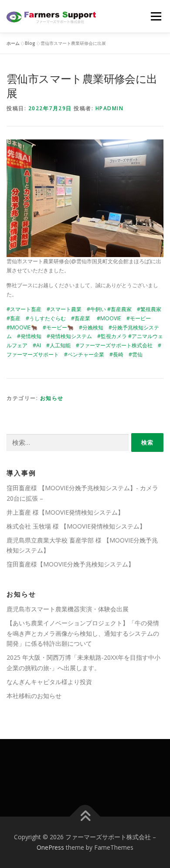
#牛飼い (96, 309)
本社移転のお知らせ (34, 696)
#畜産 (13, 318)
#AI (37, 345)
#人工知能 (58, 345)
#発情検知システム (69, 336)
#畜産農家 (119, 309)
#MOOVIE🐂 (22, 327)
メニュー (155, 16)
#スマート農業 (64, 309)
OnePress (50, 847)
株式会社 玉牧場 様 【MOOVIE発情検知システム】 (76, 526)
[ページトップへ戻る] (85, 816)
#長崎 (116, 354)
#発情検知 (29, 336)
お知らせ (52, 398)
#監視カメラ (112, 336)
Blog (30, 43)
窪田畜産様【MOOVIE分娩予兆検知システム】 (70, 564)
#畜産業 (80, 318)
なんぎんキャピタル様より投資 (49, 682)
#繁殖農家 (149, 309)
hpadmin (109, 108)
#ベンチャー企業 (84, 354)
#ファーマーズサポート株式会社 (114, 345)
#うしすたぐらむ (46, 318)
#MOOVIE (109, 318)
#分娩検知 (91, 327)
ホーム (13, 43)
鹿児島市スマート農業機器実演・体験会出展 (68, 609)
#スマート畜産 (24, 309)
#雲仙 (136, 354)
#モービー (138, 318)
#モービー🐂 (58, 327)
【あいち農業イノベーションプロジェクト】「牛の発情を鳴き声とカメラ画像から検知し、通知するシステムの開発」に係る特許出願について (83, 633)
